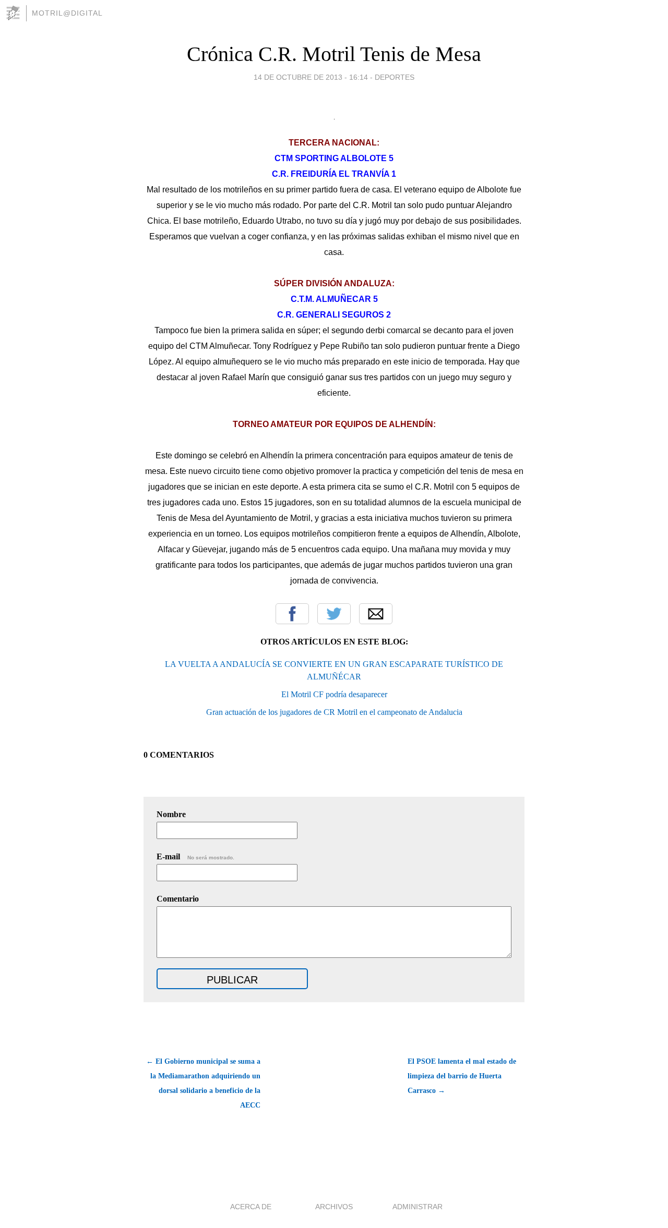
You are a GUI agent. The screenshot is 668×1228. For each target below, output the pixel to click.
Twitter (334, 613)
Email (375, 613)
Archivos (334, 1206)
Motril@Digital (67, 13)
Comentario (178, 898)
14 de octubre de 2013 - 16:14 (311, 77)
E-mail (195, 856)
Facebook (292, 613)
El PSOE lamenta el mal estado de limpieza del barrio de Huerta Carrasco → (462, 1076)
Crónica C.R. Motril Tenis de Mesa (334, 54)
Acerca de (250, 1206)
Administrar (417, 1206)
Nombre (171, 814)
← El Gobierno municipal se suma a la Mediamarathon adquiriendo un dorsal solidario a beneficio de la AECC (203, 1083)
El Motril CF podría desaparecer (334, 694)
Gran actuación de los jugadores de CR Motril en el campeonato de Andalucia (334, 712)
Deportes (394, 77)
